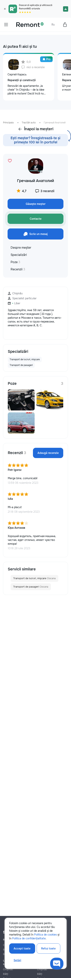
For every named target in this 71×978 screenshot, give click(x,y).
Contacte (35, 218)
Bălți (5, 974)
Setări (17, 960)
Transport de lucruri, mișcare (34, 578)
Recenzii (18, 269)
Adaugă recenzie (48, 453)
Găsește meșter (35, 204)
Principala (8, 122)
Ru (53, 24)
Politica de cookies (45, 934)
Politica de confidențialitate (29, 938)
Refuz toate (48, 948)
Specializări (19, 255)
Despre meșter (21, 248)
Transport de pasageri (30, 586)
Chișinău (8, 969)
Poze (15, 262)
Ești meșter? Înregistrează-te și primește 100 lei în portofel (35, 140)
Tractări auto (29, 122)
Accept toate (22, 948)
